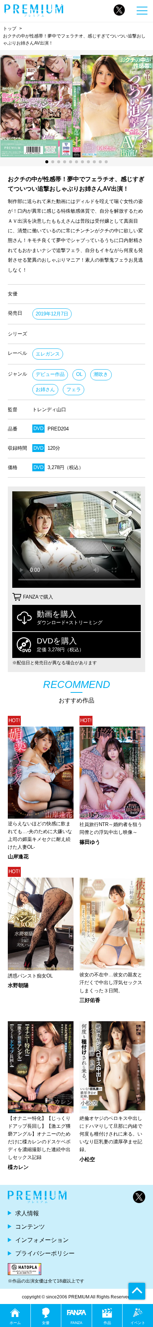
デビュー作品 (50, 374)
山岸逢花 (18, 856)
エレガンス (48, 354)
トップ (9, 28)
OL (79, 374)
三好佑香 (89, 1000)
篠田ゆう (89, 842)
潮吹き (101, 374)
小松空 (87, 1159)
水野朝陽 (18, 985)
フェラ (73, 389)
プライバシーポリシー (45, 1253)
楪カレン (18, 1167)
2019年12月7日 (52, 314)
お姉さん (45, 389)
